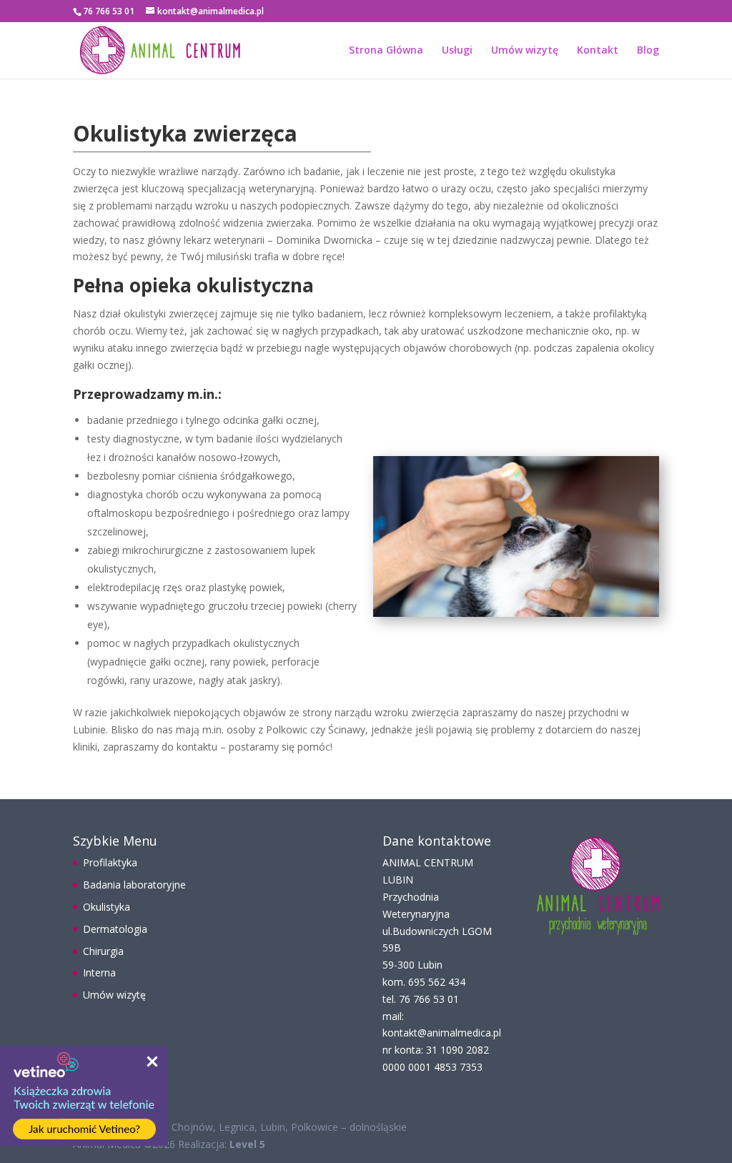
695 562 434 (436, 982)
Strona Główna (386, 50)
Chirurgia (103, 951)
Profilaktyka (110, 862)
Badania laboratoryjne (134, 884)
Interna (99, 972)
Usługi (457, 50)
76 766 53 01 (429, 999)
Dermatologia (115, 929)
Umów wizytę (524, 50)
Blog (648, 50)
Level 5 (247, 1144)
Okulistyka (106, 907)
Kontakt (597, 50)
